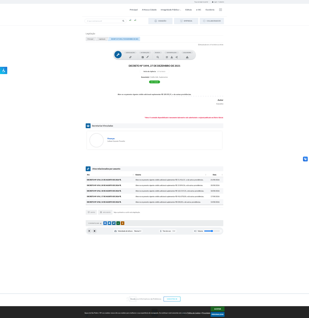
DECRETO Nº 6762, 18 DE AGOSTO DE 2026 (103, 191)
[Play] (89, 231)
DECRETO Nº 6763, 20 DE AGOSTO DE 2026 (103, 185)
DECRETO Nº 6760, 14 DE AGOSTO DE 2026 (103, 202)
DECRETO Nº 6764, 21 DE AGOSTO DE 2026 (103, 180)
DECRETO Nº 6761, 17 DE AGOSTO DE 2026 (103, 196)
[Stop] (94, 231)
